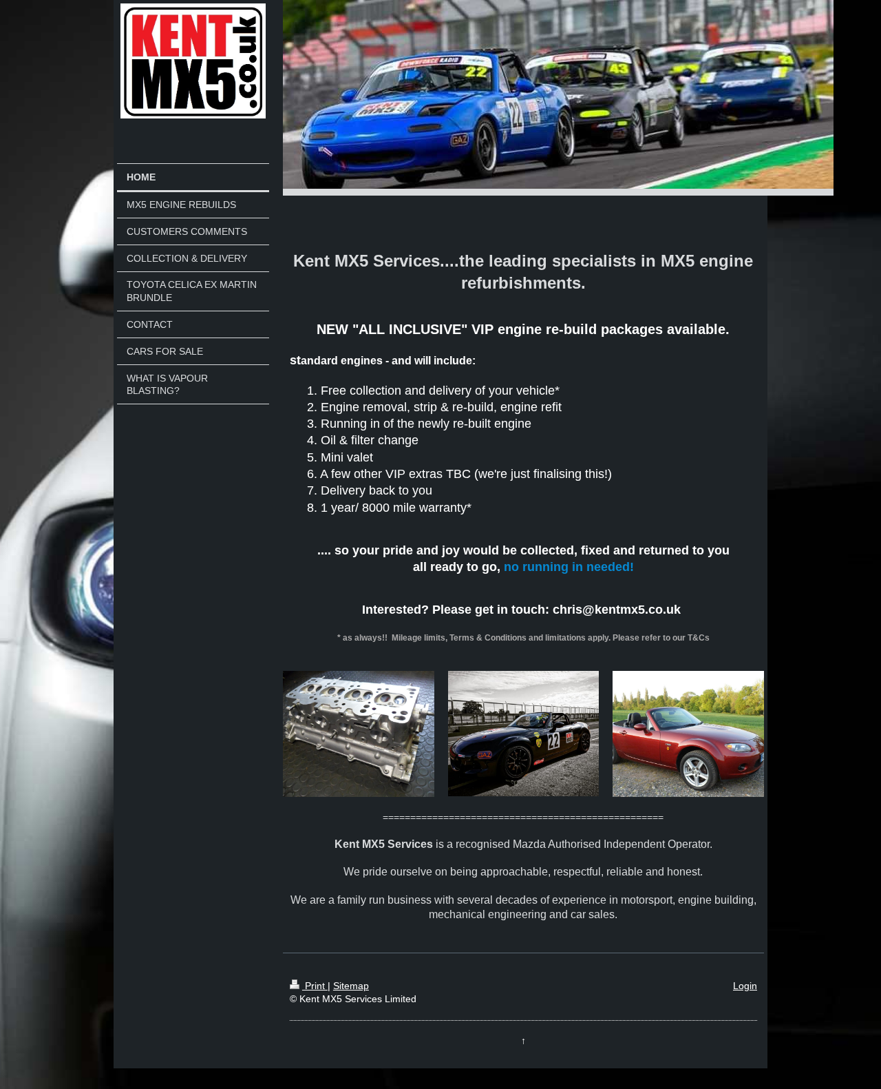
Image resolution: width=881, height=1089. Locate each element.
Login (745, 985)
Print (315, 985)
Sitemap (351, 985)
